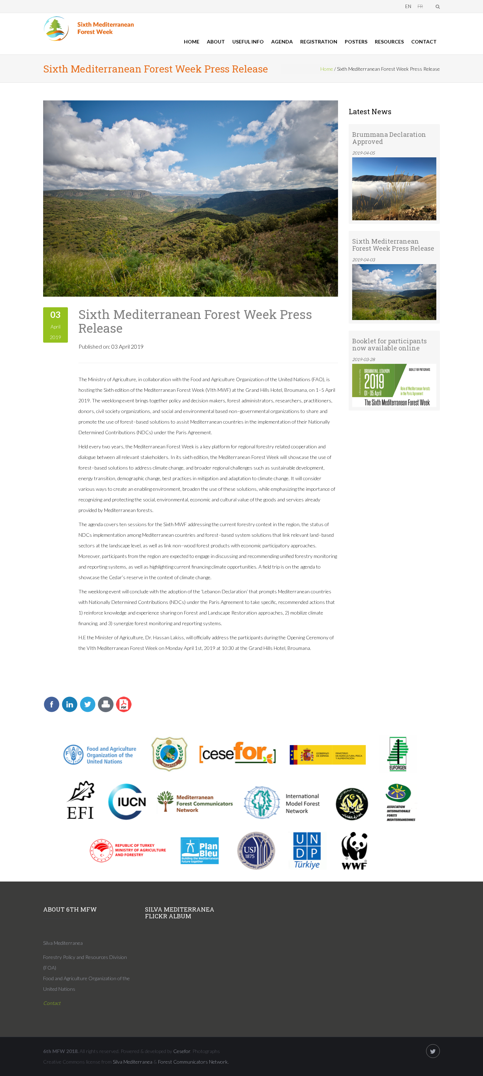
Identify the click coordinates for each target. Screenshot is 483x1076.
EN (408, 6)
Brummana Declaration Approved (389, 138)
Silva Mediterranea (132, 1062)
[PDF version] (123, 704)
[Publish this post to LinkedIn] (69, 704)
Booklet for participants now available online (389, 344)
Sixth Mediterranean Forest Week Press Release (195, 321)
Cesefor (181, 1051)
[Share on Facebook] (51, 704)
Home (191, 42)
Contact (424, 42)
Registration (318, 42)
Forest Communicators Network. (193, 1062)
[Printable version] (105, 704)
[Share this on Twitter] (87, 704)
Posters (356, 42)
